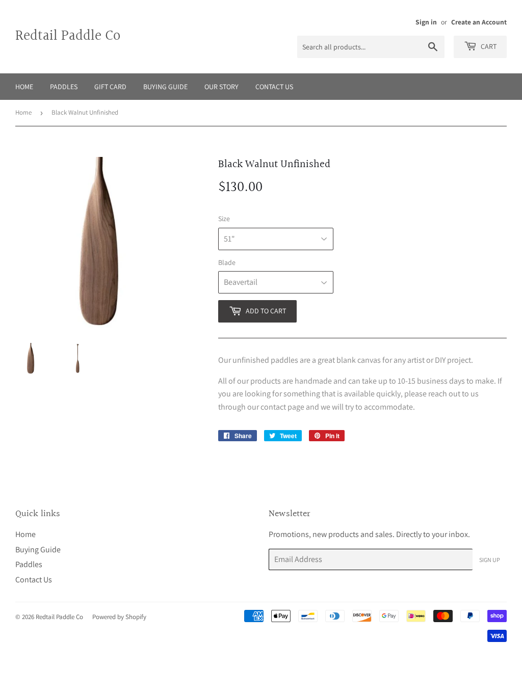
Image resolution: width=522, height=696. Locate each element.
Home (24, 86)
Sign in (426, 21)
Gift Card (110, 86)
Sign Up (489, 560)
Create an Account (479, 21)
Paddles (63, 86)
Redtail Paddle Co (67, 36)
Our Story (221, 86)
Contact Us (274, 86)
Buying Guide (165, 86)
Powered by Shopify (119, 616)
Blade (227, 262)
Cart (488, 46)
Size (224, 218)
